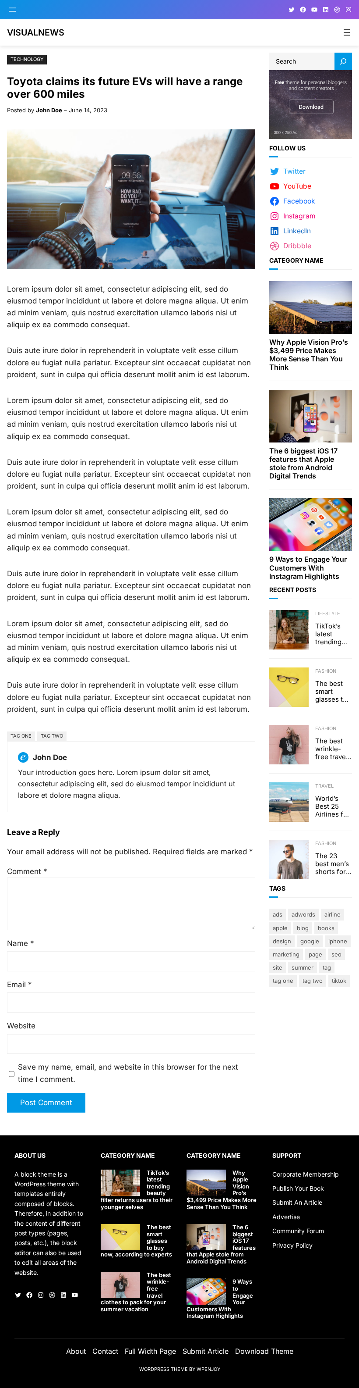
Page (315, 954)
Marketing (286, 954)
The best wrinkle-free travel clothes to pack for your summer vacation (331, 749)
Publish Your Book (298, 1188)
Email (19, 984)
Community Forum (298, 1231)
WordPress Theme (163, 1369)
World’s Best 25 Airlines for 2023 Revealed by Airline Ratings (332, 806)
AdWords (303, 914)
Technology (27, 59)
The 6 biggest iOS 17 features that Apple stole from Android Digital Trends (303, 464)
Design (282, 941)
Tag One (21, 736)
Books (326, 927)
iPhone (337, 941)
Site (277, 967)
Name (20, 943)
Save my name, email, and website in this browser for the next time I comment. (128, 1073)
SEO (336, 954)
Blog (303, 927)
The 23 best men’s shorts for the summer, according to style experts (332, 864)
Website (21, 1025)
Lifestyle (327, 613)
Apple (280, 927)
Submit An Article (297, 1202)
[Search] (343, 61)
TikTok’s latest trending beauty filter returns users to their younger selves (328, 634)
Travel (324, 786)
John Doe (49, 110)
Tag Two (52, 736)
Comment (27, 871)
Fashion (325, 671)
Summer (302, 967)
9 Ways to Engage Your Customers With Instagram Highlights (308, 567)
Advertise (286, 1216)
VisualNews (35, 32)
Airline (332, 914)
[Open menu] (12, 9)
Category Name (296, 260)
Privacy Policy (292, 1245)
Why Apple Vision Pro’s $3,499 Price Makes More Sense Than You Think (308, 355)
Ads (277, 914)
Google (309, 941)
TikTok (339, 980)
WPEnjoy (208, 1369)
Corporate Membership (305, 1174)
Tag (327, 967)
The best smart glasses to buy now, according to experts (331, 691)
